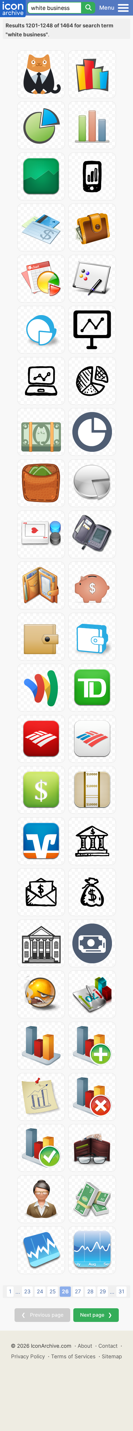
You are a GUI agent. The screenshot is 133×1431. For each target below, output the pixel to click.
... (17, 1292)
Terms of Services (73, 1356)
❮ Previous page (42, 1315)
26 (65, 1291)
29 (103, 1291)
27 (78, 1291)
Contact (108, 1346)
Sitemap (112, 1356)
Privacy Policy (28, 1356)
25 (52, 1291)
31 (121, 1291)
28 (90, 1291)
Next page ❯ (96, 1315)
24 (40, 1291)
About (85, 1346)
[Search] (88, 8)
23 (27, 1291)
